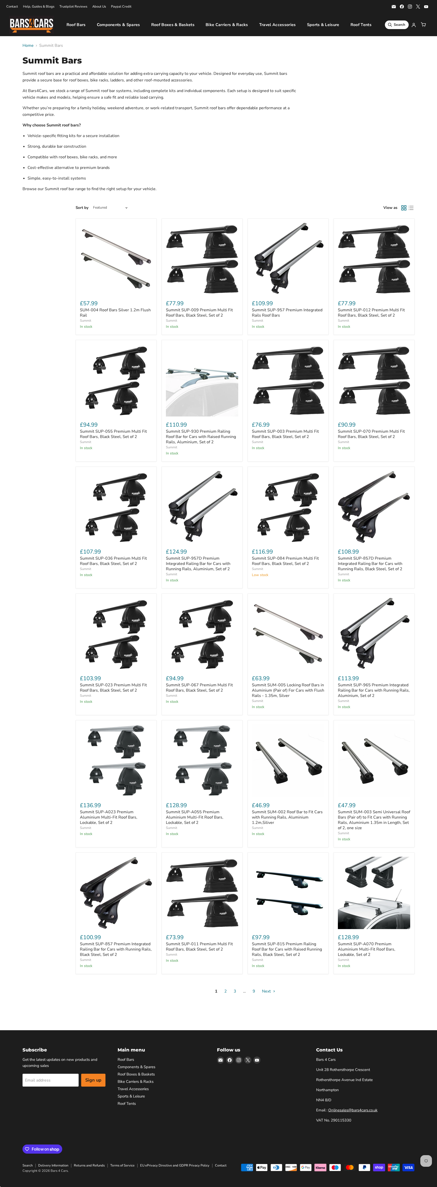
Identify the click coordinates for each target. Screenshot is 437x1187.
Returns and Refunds (89, 1165)
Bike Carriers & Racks (227, 25)
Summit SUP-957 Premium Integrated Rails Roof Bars (287, 312)
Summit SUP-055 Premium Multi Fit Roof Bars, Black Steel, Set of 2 (113, 434)
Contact (12, 7)
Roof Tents (361, 25)
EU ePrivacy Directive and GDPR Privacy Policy (174, 1165)
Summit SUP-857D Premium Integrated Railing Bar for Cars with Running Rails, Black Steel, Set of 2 (370, 564)
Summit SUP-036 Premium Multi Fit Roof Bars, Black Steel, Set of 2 (113, 561)
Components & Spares (118, 25)
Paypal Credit (121, 7)
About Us (99, 7)
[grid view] (403, 207)
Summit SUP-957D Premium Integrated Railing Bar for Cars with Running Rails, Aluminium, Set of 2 (198, 564)
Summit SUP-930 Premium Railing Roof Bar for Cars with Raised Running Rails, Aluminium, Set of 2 (201, 437)
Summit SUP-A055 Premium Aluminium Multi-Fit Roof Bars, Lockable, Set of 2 (194, 817)
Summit (85, 320)
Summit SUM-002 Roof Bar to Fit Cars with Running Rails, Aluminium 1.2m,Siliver (287, 817)
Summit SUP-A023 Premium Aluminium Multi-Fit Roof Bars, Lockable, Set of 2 (108, 817)
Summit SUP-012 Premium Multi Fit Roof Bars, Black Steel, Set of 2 (371, 312)
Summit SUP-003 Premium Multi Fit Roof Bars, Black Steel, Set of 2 (285, 434)
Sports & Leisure (323, 25)
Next (267, 991)
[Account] (413, 24)
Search (28, 1165)
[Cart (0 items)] (423, 24)
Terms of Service (122, 1165)
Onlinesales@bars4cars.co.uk (353, 1110)
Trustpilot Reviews (73, 7)
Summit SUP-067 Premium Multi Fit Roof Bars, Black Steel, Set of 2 (199, 687)
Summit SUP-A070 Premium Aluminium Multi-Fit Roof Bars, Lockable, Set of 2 (366, 949)
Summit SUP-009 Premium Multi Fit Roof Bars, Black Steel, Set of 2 (199, 312)
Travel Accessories (277, 25)
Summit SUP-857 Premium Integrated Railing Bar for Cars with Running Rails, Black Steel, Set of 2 (116, 949)
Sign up (93, 1080)
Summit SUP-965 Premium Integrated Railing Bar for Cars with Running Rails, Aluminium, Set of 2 (374, 690)
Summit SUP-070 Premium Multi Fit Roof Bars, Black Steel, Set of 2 (371, 434)
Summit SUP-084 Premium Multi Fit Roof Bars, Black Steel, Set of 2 (285, 561)
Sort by (82, 208)
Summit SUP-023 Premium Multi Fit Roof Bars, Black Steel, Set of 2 (113, 687)
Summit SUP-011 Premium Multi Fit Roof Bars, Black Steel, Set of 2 (199, 946)
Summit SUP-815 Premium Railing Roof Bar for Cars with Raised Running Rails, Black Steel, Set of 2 (287, 949)
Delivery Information (53, 1165)
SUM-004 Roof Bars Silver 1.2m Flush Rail (115, 312)
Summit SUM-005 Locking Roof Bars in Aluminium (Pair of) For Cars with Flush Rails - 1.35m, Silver (288, 690)
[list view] (410, 207)
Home (28, 45)
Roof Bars (76, 25)
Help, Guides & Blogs (38, 7)
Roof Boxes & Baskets (172, 25)
